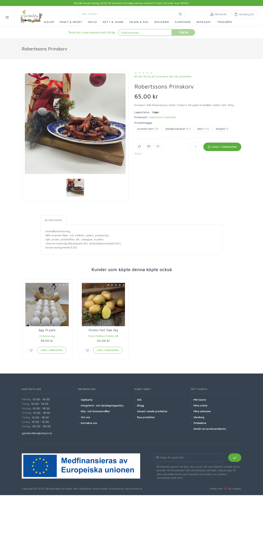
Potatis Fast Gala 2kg (103, 330)
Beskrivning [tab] (53, 220)
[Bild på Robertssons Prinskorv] (75, 123)
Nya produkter (146, 417)
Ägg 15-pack (47, 330)
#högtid (222, 128)
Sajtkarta (86, 399)
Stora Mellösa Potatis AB (103, 336)
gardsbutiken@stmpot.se (37, 433)
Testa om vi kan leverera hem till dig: (92, 32)
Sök (139, 399)
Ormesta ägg (47, 336)
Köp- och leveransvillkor (95, 411)
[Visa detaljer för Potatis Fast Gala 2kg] (103, 304)
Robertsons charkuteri (162, 117)
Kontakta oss (89, 423)
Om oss (85, 417)
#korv (203, 128)
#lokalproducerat (178, 128)
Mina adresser (202, 411)
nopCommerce (133, 488)
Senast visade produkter (152, 411)
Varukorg (198, 417)
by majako (234, 488)
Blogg (140, 405)
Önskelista (199, 423)
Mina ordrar (200, 405)
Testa (183, 32)
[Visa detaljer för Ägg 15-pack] (47, 304)
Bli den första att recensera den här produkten (163, 76)
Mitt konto (199, 399)
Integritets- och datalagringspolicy (102, 405)
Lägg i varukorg (224, 146)
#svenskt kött (148, 128)
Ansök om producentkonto (209, 428)
